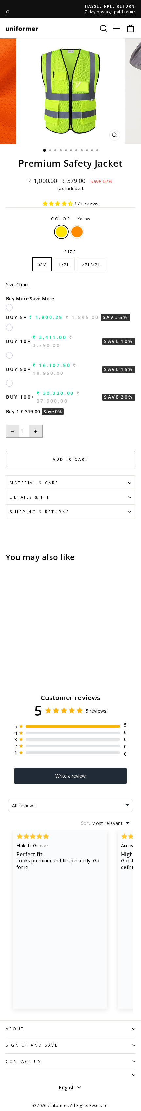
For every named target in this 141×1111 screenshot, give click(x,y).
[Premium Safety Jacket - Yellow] (9, 654)
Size (70, 251)
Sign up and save (32, 1045)
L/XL (64, 264)
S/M (42, 264)
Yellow (61, 231)
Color (70, 218)
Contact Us (23, 1061)
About (15, 1028)
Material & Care (34, 482)
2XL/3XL (91, 264)
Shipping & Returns (40, 511)
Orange (77, 231)
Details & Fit (30, 497)
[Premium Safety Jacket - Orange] (16, 654)
